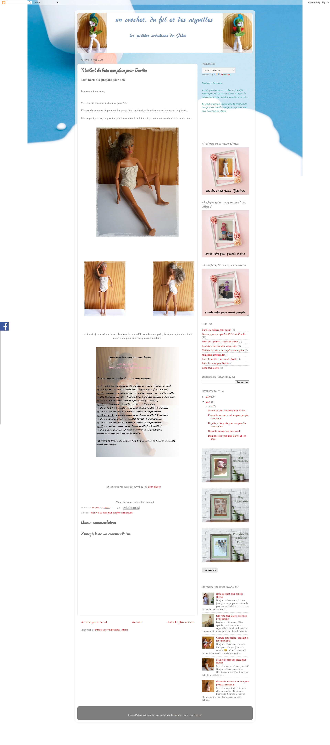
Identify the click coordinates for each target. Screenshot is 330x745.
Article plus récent (94, 622)
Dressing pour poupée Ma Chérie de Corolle (224, 334)
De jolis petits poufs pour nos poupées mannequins (227, 424)
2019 (208, 396)
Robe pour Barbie (210, 367)
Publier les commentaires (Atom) (111, 629)
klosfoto (177, 715)
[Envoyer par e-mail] (124, 508)
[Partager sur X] (131, 508)
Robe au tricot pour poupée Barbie (229, 595)
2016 (208, 401)
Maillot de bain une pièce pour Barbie (226, 410)
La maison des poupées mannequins (219, 346)
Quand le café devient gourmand (224, 430)
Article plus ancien (180, 622)
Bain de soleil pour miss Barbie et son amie (227, 437)
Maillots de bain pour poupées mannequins (112, 512)
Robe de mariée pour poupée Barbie (219, 359)
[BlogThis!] (128, 508)
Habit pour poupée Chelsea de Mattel (220, 341)
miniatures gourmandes (213, 354)
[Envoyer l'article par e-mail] (118, 507)
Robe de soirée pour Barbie (215, 363)
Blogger (197, 715)
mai (211, 406)
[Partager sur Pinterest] (138, 508)
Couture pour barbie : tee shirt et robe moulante (232, 639)
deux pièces (154, 486)
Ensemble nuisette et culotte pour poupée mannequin (228, 417)
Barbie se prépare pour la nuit (216, 329)
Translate (225, 74)
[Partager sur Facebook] (134, 508)
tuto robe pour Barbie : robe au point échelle (231, 617)
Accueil (137, 622)
